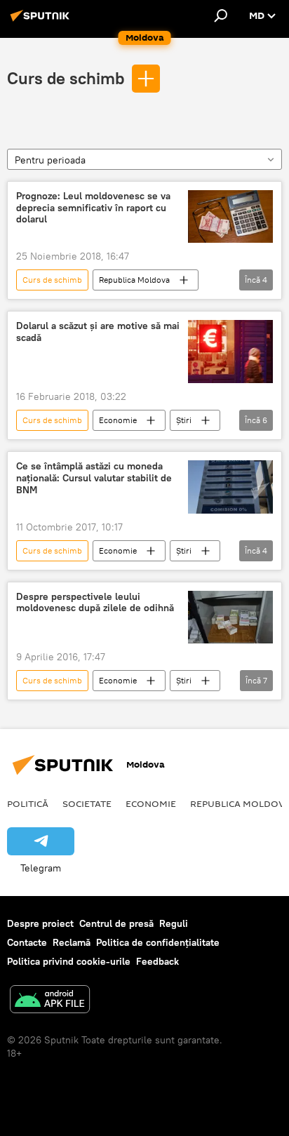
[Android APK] (50, 1001)
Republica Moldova (134, 279)
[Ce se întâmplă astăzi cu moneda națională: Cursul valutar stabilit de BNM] (230, 486)
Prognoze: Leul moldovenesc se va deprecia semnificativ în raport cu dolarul (93, 208)
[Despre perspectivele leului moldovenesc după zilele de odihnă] (230, 617)
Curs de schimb (65, 77)
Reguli (173, 923)
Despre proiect (40, 923)
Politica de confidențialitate (158, 942)
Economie (118, 420)
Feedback (157, 961)
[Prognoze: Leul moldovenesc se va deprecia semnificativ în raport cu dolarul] (230, 216)
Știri (183, 420)
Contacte (27, 942)
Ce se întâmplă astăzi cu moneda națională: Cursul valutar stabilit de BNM (94, 478)
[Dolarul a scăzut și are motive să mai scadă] (230, 351)
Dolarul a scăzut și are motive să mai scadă (98, 332)
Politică (27, 803)
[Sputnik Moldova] (42, 21)
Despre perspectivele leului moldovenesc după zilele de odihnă (95, 603)
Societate (87, 803)
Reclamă (71, 942)
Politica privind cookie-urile (68, 961)
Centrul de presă (116, 923)
